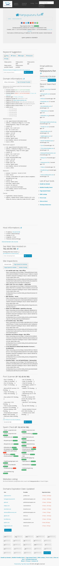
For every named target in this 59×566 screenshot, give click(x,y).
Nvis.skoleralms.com (46, 106)
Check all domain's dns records (10, 241)
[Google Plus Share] (24, 22)
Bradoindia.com (45, 101)
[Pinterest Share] (31, 22)
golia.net (6, 502)
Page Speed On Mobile (10, 267)
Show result (29, 72)
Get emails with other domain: (48, 78)
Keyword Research (16, 4)
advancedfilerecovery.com (10, 512)
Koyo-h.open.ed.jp (45, 89)
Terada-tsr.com (45, 126)
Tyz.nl (42, 145)
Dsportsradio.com (45, 131)
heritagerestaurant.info (9, 499)
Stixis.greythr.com (45, 94)
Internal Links (7, 264)
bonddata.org (7, 519)
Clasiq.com (43, 157)
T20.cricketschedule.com (47, 148)
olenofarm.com (7, 509)
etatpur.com (7, 505)
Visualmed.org (44, 170)
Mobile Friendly (23, 267)
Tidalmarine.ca (44, 111)
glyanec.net (6, 515)
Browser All (8, 530)
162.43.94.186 (16, 232)
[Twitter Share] (26, 22)
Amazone (30, 55)
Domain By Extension (24, 4)
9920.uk (43, 98)
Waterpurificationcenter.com (48, 153)
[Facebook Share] (22, 22)
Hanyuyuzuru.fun (17, 18)
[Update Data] (23, 78)
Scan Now (28, 256)
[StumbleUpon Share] (33, 22)
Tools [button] (36, 3)
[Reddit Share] (35, 22)
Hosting (32, 3)
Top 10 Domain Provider (23, 82)
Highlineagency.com (46, 136)
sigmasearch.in (7, 495)
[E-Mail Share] (37, 22)
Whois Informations (9, 82)
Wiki (7, 58)
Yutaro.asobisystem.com (47, 174)
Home (9, 18)
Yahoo (14, 55)
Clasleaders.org (45, 115)
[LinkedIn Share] (28, 22)
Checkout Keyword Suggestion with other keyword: (16, 70)
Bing (7, 55)
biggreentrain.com (8, 525)
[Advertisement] (20, 212)
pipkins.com (6, 522)
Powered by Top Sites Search (22, 564)
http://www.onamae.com (20, 100)
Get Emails (52, 80)
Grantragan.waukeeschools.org (48, 122)
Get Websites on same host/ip (11, 253)
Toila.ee (43, 167)
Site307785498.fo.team (47, 140)
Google (22, 55)
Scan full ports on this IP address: (11, 419)
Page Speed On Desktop (20, 264)
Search (41, 5)
